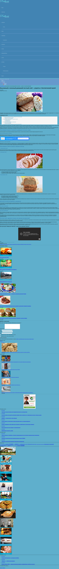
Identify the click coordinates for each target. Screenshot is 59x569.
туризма (22, 445)
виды (0, 444)
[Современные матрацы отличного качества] (6, 545)
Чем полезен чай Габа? (4, 257)
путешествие (46, 444)
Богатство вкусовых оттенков (9, 117)
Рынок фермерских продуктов (6, 281)
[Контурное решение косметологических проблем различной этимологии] (6, 554)
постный (11, 242)
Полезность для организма (9, 118)
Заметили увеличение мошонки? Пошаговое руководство (10, 377)
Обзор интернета (5, 70)
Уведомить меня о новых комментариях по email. (8, 334)
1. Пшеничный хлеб (8, 119)
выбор (5, 444)
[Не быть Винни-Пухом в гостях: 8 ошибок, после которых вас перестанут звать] (6, 384)
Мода (2, 31)
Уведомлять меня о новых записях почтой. (7, 336)
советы (16, 445)
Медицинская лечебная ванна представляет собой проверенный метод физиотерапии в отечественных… (17, 392)
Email (1, 331)
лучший (14, 444)
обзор (19, 444)
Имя (1, 330)
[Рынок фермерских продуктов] (6, 280)
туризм (18, 445)
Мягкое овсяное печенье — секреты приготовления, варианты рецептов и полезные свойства (16, 352)
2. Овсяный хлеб (7, 120)
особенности (22, 444)
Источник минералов (8, 123)
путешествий (51, 444)
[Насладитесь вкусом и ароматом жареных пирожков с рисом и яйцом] (8, 316)
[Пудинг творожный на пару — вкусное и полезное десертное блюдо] (8, 292)
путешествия (3, 445)
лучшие (11, 444)
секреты (14, 445)
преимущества (29, 444)
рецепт (9, 445)
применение (42, 444)
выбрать (7, 444)
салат (12, 445)
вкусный (2, 444)
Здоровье (3, 35)
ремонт (7, 445)
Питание (3, 44)
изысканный (5, 242)
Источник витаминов (8, 122)
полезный (8, 242)
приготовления (39, 444)
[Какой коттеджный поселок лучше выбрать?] (8, 454)
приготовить (34, 444)
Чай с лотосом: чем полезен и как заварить (8, 269)
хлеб (13, 242)
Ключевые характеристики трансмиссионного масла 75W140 (11, 369)
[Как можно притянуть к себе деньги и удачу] (6, 536)
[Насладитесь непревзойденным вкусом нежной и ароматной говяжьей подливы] (5, 304)
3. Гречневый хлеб (7, 121)
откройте (26, 444)
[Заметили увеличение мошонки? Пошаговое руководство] (6, 376)
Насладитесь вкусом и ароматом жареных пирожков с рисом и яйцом (13, 318)
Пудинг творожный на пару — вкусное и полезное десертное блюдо (13, 293)
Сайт (0, 333)
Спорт (3, 57)
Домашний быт (4, 53)
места (16, 444)
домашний (1, 242)
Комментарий (2, 328)
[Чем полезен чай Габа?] (6, 255)
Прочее (4, 66)
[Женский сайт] (4, 2)
